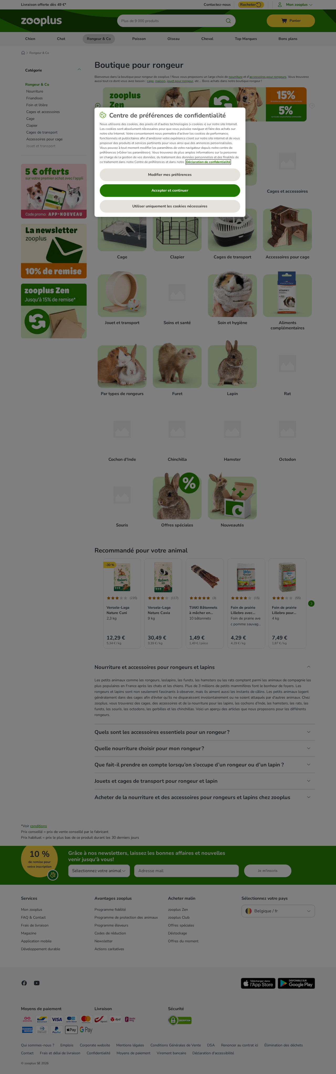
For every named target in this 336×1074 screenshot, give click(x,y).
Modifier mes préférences (170, 174)
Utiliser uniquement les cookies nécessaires (169, 206)
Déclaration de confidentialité (208, 162)
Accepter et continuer (169, 190)
